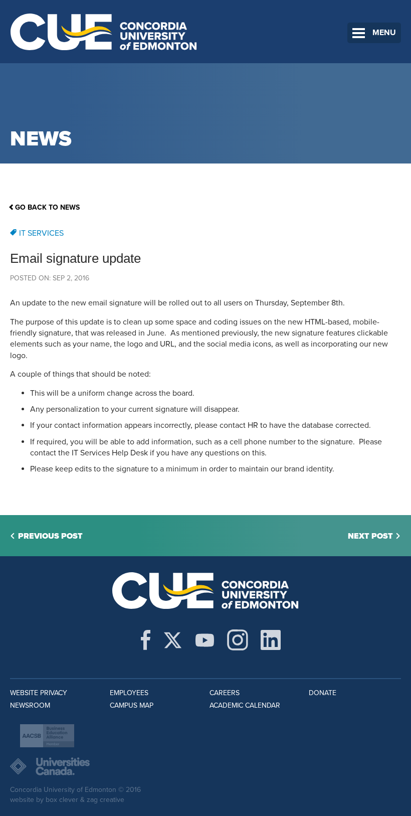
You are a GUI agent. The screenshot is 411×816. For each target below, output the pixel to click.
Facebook (145, 639)
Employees (129, 693)
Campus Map (131, 705)
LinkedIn (271, 639)
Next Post (370, 536)
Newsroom (30, 705)
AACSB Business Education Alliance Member (47, 735)
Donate (322, 693)
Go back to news (47, 207)
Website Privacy (38, 693)
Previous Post (50, 536)
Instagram (237, 639)
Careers (225, 693)
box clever (62, 799)
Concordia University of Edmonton (104, 32)
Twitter (172, 639)
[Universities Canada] (205, 766)
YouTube (205, 639)
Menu (384, 33)
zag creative (105, 799)
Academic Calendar (245, 705)
